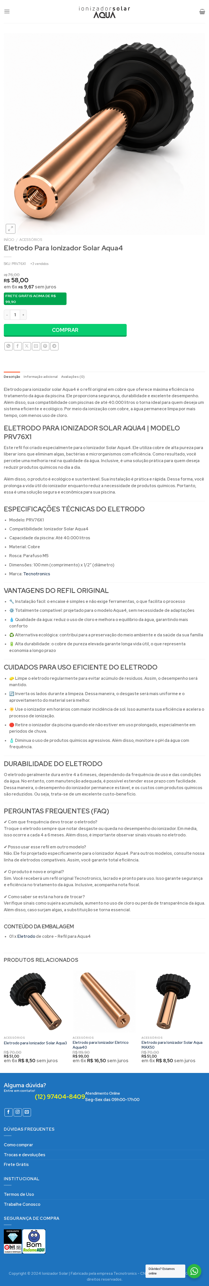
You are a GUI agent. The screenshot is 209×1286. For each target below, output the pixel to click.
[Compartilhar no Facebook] (18, 346)
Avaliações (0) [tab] (73, 377)
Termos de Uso (19, 1194)
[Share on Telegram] (54, 346)
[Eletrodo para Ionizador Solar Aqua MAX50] (173, 1001)
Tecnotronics (36, 574)
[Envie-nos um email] (27, 1112)
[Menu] (7, 11)
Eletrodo (26, 936)
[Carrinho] (202, 11)
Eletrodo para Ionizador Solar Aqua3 (35, 1043)
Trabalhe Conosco (22, 1204)
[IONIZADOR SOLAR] (104, 11)
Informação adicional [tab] (41, 377)
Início (9, 239)
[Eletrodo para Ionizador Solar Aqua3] (36, 1001)
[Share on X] (27, 346)
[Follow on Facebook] (8, 1112)
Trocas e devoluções (24, 1155)
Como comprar (18, 1145)
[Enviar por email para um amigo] (36, 346)
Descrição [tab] (12, 377)
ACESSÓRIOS (30, 239)
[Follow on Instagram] (18, 1112)
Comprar (65, 330)
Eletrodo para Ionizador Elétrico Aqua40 (100, 1045)
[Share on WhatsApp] (8, 346)
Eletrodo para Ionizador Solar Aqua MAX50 (171, 1045)
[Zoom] (11, 229)
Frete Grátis (16, 1164)
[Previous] (4, 1021)
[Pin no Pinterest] (45, 346)
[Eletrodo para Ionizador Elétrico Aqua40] (104, 1001)
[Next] (205, 1021)
